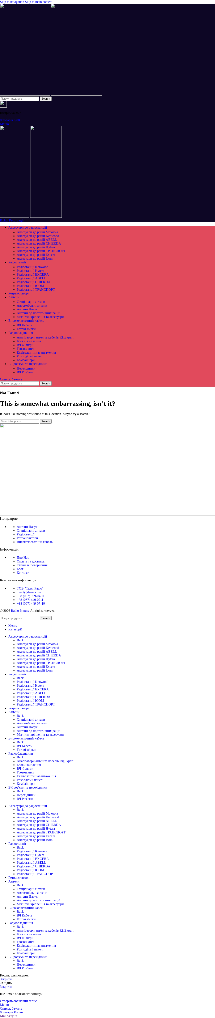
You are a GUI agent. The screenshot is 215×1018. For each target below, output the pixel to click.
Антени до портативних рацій (38, 313)
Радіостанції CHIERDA (33, 282)
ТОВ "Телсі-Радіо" (30, 588)
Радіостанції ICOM (30, 286)
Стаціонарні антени (31, 301)
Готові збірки (26, 329)
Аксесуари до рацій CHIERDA (39, 243)
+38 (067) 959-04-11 (31, 596)
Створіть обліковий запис (18, 1001)
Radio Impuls (20, 610)
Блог (20, 569)
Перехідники (26, 368)
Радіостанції (25, 534)
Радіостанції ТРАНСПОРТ (36, 289)
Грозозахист (25, 348)
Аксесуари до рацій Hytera (36, 247)
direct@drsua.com (29, 592)
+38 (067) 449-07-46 (31, 603)
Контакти (23, 572)
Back (20, 640)
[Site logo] (25, 94)
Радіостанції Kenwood (32, 267)
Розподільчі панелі (30, 356)
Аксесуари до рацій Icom (34, 258)
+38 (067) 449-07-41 (31, 599)
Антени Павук (27, 309)
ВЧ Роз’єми (25, 372)
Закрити (6, 979)
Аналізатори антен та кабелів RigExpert (45, 337)
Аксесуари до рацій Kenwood (38, 236)
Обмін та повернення (32, 565)
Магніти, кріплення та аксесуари (40, 317)
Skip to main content (38, 2)
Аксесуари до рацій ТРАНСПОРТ (41, 251)
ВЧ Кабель (24, 325)
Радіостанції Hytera (30, 270)
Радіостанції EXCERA (33, 274)
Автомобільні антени (32, 305)
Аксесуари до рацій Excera (36, 254)
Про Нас (23, 557)
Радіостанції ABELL (31, 278)
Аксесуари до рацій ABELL (37, 239)
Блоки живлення (29, 341)
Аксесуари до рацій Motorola (37, 232)
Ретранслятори (27, 538)
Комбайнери (26, 360)
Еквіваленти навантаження (36, 352)
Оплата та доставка (31, 561)
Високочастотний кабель (34, 542)
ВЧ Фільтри (25, 345)
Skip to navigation (12, 2)
